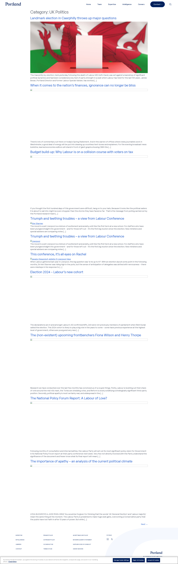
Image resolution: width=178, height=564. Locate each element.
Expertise (112, 4)
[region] (89, 560)
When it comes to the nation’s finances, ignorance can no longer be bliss (83, 85)
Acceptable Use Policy (80, 535)
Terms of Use (47, 549)
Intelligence (126, 4)
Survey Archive (78, 549)
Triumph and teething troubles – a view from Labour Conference (77, 218)
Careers (141, 4)
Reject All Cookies (138, 560)
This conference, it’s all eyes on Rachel (58, 254)
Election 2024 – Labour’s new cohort (56, 272)
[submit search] (170, 4)
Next (144, 524)
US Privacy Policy (49, 540)
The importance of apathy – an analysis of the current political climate (81, 461)
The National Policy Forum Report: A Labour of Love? (68, 398)
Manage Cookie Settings (121, 560)
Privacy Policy (48, 535)
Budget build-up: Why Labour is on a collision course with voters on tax (81, 152)
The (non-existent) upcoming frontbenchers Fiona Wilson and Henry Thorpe (86, 335)
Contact (19, 549)
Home (88, 4)
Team (99, 4)
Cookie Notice (48, 544)
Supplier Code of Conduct (82, 544)
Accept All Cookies (153, 560)
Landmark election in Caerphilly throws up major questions (73, 18)
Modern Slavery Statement (82, 540)
